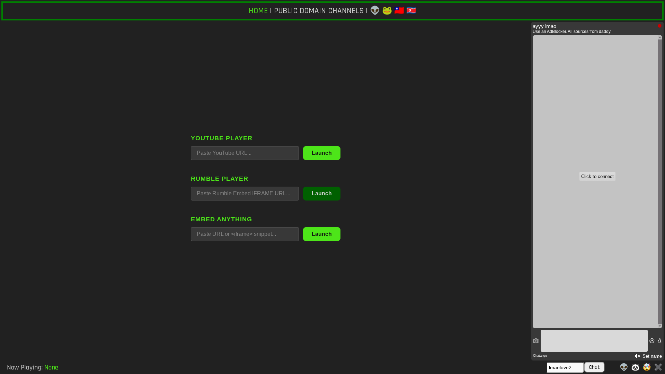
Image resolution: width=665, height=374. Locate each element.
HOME (258, 11)
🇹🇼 (399, 11)
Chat (594, 367)
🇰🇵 (411, 11)
